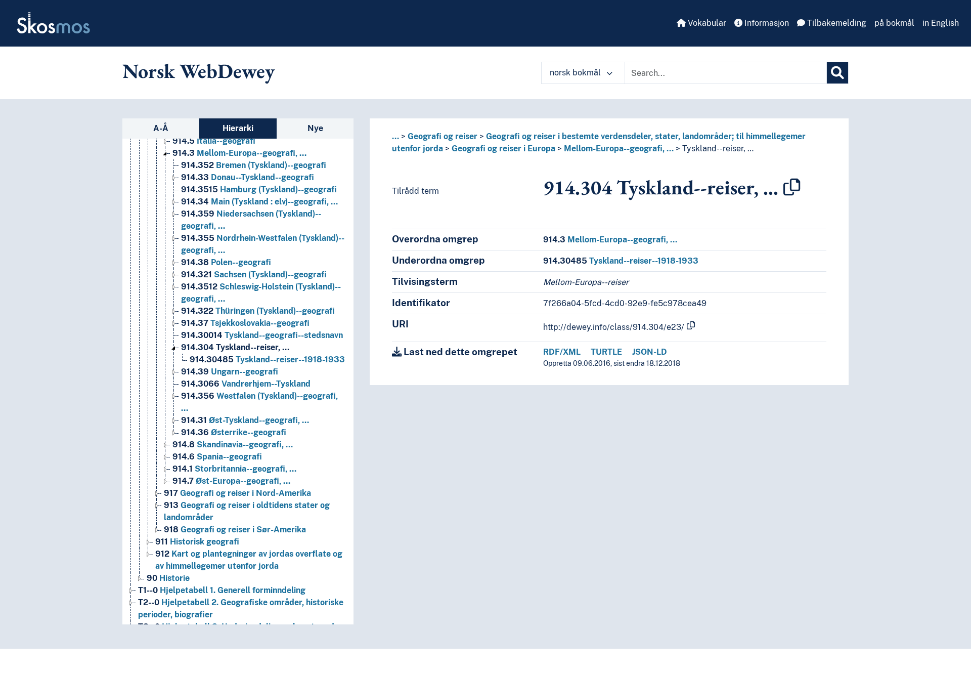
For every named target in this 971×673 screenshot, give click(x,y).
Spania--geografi (217, 456)
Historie (168, 578)
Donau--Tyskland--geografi (247, 177)
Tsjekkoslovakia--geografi (245, 323)
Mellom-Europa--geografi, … (239, 153)
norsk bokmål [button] (576, 72)
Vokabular (706, 23)
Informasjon (765, 23)
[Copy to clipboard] (792, 187)
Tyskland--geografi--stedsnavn (262, 335)
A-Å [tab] (160, 128)
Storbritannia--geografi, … (234, 469)
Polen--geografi (226, 262)
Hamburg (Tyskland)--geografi (259, 189)
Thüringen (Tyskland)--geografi (258, 311)
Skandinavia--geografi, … (232, 444)
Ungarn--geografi (229, 371)
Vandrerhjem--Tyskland (246, 384)
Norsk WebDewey (198, 71)
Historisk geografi (197, 541)
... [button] (395, 136)
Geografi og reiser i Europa (503, 148)
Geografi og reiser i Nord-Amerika (237, 493)
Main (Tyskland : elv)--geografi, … (259, 201)
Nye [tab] (315, 128)
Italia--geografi (213, 141)
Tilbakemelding (835, 23)
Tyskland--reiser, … (235, 347)
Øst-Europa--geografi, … (231, 481)
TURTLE (606, 352)
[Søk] (837, 73)
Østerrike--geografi (233, 432)
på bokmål (894, 23)
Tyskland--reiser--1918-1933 (267, 359)
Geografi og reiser (442, 136)
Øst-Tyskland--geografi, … (245, 420)
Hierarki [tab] (238, 128)
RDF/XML (562, 352)
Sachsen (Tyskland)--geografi (254, 274)
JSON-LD (649, 352)
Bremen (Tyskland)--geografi (253, 165)
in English (940, 23)
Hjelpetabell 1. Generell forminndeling (221, 590)
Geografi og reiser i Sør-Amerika (235, 529)
